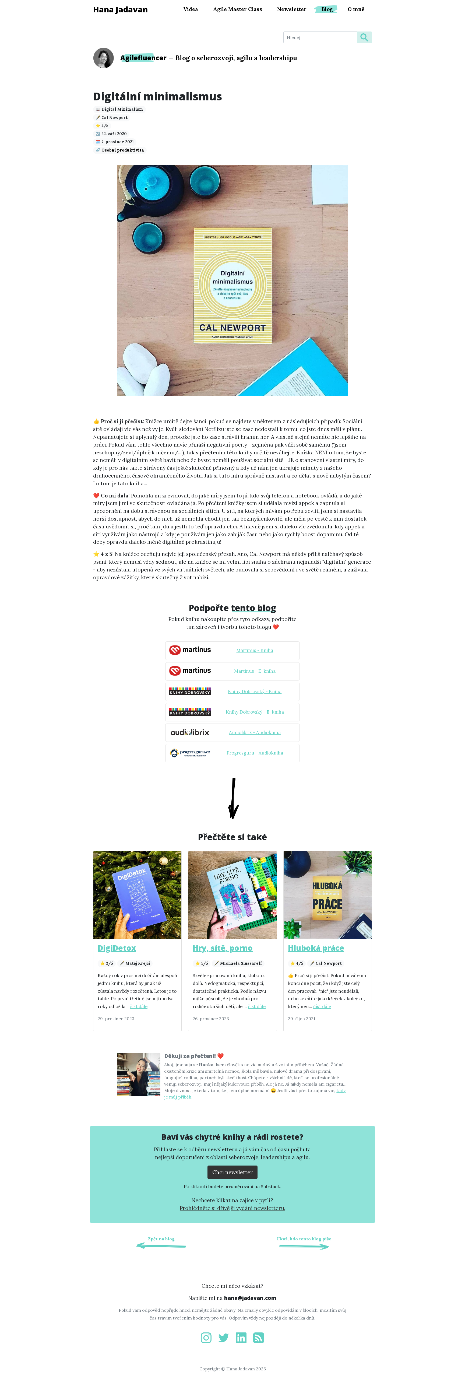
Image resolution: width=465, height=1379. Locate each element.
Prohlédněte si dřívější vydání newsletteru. (232, 1208)
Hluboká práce (316, 948)
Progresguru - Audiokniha (255, 753)
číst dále (138, 1006)
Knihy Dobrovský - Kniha (254, 691)
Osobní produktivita (122, 150)
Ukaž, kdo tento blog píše (303, 1238)
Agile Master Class (237, 9)
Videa (190, 9)
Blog (327, 9)
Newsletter (292, 9)
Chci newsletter (232, 1172)
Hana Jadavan (120, 9)
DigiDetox (117, 948)
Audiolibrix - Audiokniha (255, 732)
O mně (356, 9)
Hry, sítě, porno (223, 948)
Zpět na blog (161, 1238)
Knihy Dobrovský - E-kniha (255, 712)
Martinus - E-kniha (255, 671)
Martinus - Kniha (254, 650)
